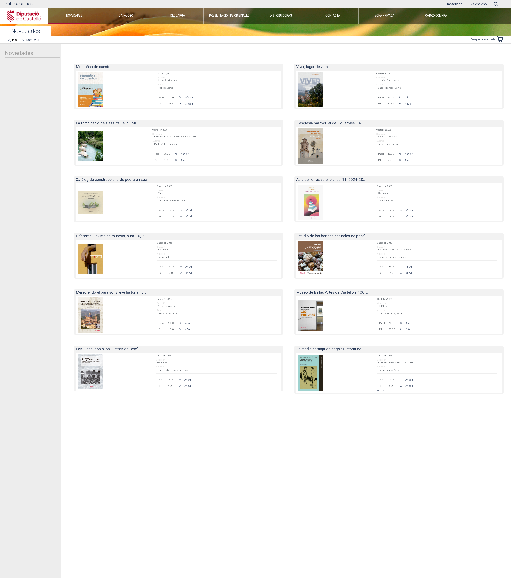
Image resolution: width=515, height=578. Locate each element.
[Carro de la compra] (501, 39)
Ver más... (382, 390)
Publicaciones (19, 3)
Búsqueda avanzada (483, 39)
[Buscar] (499, 4)
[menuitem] (74, 16)
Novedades (33, 39)
